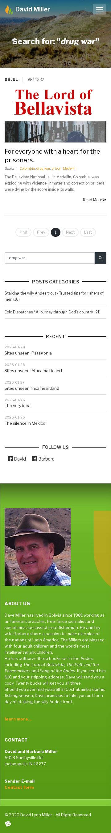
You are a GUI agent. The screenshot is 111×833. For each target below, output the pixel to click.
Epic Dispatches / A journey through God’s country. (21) (53, 312)
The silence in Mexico (25, 423)
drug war (43, 168)
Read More (93, 200)
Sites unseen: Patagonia (28, 353)
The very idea (18, 405)
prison (56, 168)
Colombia (27, 168)
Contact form (19, 787)
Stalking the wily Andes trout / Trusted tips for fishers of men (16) (54, 296)
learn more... (18, 718)
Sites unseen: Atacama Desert (33, 370)
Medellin (69, 168)
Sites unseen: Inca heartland (32, 388)
